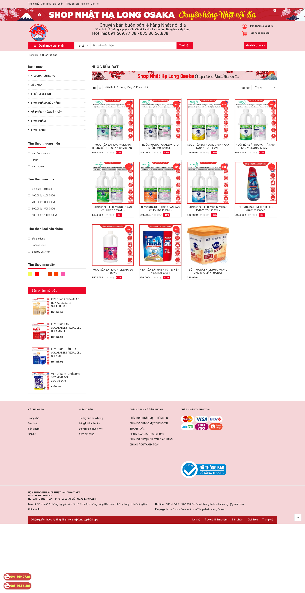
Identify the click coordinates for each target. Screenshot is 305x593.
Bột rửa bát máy (40, 251)
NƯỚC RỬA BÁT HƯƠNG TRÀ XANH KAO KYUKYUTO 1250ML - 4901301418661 (256, 147)
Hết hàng (194, 278)
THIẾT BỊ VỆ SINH (41, 93)
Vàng (30, 276)
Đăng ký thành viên (89, 423)
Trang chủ (33, 3)
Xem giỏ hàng (86, 434)
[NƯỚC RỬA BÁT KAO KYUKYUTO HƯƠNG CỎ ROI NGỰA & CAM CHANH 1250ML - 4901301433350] (113, 120)
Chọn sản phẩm (102, 278)
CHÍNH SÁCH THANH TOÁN (145, 444)
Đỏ (37, 276)
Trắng (43, 276)
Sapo (95, 519)
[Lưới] (94, 87)
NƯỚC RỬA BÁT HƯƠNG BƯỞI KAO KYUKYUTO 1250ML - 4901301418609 (208, 210)
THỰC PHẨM (38, 120)
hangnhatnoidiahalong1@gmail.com (223, 504)
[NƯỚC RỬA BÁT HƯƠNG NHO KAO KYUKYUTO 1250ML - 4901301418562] (113, 182)
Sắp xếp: (245, 87)
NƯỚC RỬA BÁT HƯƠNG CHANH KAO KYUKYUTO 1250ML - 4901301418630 (208, 147)
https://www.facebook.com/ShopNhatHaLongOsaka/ (196, 509)
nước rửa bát (38, 245)
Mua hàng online (255, 45)
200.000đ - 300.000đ (43, 202)
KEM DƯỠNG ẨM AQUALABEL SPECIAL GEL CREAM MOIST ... (66, 328)
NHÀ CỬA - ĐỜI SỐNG (43, 75)
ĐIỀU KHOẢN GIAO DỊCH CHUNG (147, 434)
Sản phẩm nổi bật (44, 290)
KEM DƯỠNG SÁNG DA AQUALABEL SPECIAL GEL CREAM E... (66, 352)
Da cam (56, 276)
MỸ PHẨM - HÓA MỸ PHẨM (46, 111)
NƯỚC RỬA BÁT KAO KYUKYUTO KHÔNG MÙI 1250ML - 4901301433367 (160, 147)
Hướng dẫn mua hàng (91, 418)
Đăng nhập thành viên (91, 428)
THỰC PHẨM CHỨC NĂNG (46, 102)
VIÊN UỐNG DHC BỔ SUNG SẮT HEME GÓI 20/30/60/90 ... (65, 377)
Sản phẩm (58, 3)
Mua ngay (99, 153)
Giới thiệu (46, 3)
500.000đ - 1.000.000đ (44, 215)
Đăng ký (269, 26)
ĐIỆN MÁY (36, 84)
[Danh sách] (100, 87)
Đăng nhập (256, 26)
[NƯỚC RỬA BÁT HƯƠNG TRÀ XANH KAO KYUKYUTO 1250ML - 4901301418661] (256, 120)
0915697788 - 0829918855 (180, 504)
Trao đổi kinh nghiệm (77, 3)
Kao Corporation (40, 153)
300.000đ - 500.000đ (43, 208)
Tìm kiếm (184, 45)
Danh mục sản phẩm (52, 45)
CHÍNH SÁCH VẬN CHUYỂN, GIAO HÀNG (151, 439)
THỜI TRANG (38, 129)
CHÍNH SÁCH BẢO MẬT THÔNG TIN (149, 418)
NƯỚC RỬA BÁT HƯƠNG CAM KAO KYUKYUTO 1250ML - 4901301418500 (160, 210)
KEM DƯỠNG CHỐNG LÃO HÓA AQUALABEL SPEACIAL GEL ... (65, 303)
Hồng (63, 276)
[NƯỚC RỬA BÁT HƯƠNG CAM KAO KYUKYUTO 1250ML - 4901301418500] (160, 182)
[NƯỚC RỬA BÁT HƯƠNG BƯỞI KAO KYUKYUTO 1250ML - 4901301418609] (208, 182)
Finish (34, 159)
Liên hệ (94, 3)
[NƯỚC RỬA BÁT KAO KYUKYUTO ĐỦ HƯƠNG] (113, 245)
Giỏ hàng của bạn (260, 33)
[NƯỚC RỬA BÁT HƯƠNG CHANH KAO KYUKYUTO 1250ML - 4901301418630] (208, 120)
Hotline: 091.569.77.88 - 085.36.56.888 (130, 33)
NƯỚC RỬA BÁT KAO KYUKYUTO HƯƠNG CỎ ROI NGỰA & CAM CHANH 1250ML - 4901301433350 (112, 147)
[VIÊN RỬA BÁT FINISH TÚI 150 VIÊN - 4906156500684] (160, 245)
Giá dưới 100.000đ (41, 189)
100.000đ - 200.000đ (43, 195)
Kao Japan (37, 166)
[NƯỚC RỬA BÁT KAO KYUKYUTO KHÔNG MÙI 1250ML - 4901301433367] (160, 120)
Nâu (50, 276)
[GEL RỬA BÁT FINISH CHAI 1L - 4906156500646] (256, 182)
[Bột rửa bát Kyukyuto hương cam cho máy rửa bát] (208, 245)
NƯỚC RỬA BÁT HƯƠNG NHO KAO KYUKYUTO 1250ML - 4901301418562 (113, 210)
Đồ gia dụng (38, 238)
